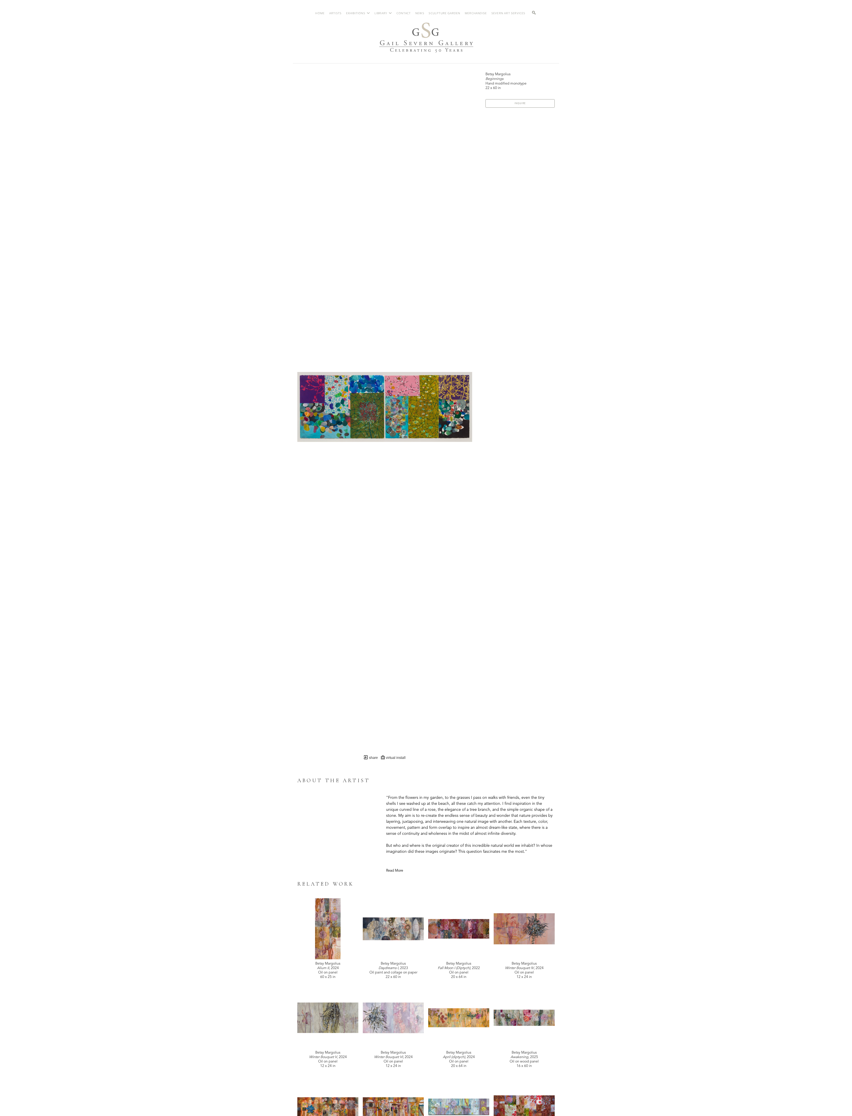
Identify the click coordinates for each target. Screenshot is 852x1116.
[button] (358, 13)
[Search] (534, 12)
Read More (394, 871)
